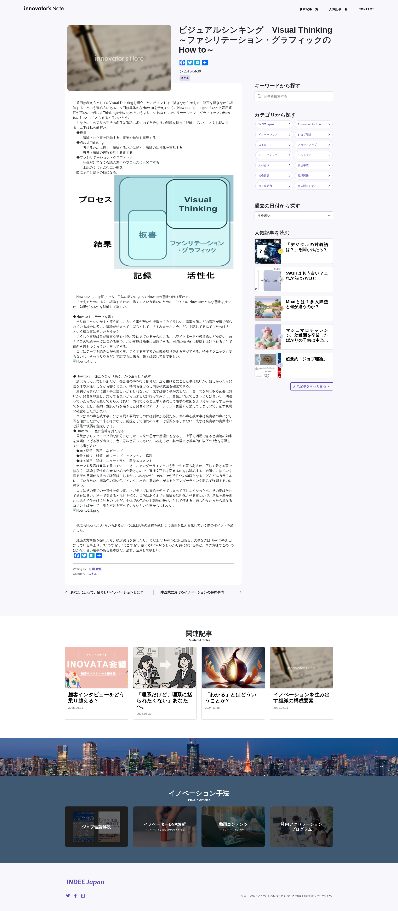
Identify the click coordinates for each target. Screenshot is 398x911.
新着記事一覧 (309, 9)
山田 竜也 (95, 569)
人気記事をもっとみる (310, 386)
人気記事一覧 (338, 9)
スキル (185, 78)
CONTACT (366, 9)
